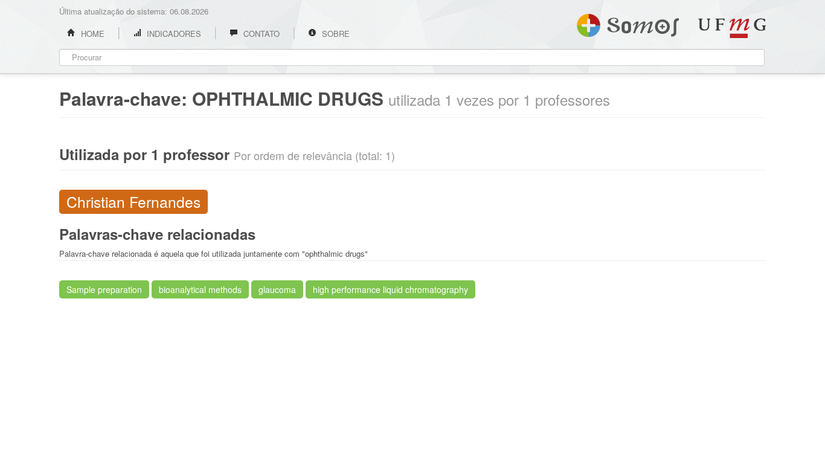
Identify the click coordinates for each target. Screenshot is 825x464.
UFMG (732, 28)
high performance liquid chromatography (390, 289)
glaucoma (277, 289)
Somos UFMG (628, 23)
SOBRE (334, 33)
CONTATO (260, 33)
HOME (91, 33)
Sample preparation (104, 289)
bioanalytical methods (200, 289)
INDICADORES (172, 33)
